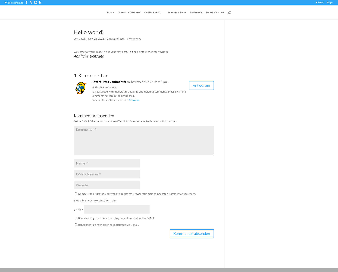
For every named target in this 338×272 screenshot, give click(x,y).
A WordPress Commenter (109, 82)
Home (110, 12)
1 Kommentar (135, 38)
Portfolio (175, 12)
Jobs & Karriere (129, 12)
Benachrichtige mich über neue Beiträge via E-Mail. (108, 224)
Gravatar (134, 100)
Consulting (152, 12)
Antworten (201, 85)
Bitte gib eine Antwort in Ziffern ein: (95, 200)
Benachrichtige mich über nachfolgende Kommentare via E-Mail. (116, 218)
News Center (215, 12)
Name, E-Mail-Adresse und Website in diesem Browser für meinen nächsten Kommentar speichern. (137, 193)
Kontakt (320, 3)
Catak (82, 38)
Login (330, 3)
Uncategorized (115, 38)
